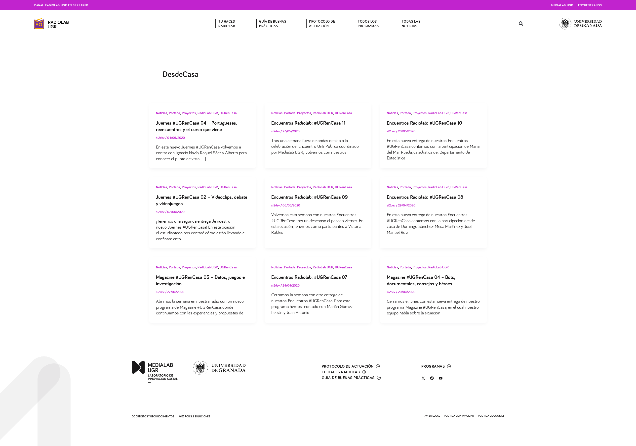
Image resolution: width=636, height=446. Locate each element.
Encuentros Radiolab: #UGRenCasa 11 (308, 123)
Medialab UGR (562, 5)
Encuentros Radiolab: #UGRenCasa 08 (425, 197)
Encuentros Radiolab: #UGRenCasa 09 (309, 197)
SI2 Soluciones (200, 416)
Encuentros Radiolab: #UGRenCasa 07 (309, 277)
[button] (521, 24)
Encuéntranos (590, 5)
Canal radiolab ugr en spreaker (61, 5)
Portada (174, 113)
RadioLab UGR (208, 113)
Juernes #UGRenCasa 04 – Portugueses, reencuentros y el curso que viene (196, 126)
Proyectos (189, 113)
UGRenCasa (228, 113)
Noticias (161, 113)
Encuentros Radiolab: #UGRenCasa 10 (424, 123)
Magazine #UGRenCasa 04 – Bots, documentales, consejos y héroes (421, 280)
